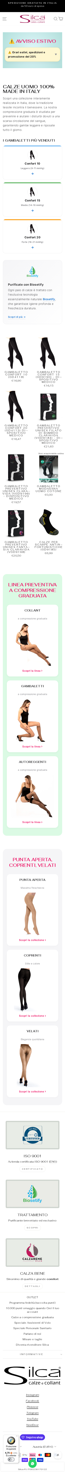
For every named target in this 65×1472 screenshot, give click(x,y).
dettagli (32, 1286)
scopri (32, 1227)
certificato (32, 1169)
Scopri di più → (17, 316)
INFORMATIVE (32, 1354)
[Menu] (17, 1437)
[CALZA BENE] (32, 1252)
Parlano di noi (32, 1333)
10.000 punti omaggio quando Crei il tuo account (32, 1310)
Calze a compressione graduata (32, 1317)
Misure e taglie (32, 1339)
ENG (53, 1161)
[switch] (11, 1459)
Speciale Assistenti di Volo (32, 1322)
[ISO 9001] (32, 1135)
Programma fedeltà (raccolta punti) (33, 1302)
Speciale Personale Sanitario (32, 1328)
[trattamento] (32, 1193)
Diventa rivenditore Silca (32, 1344)
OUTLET (32, 1297)
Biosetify (49, 299)
